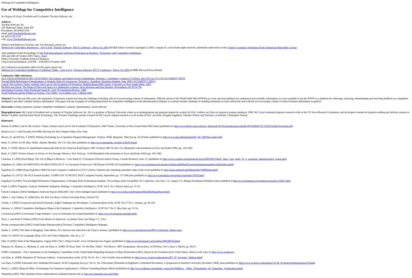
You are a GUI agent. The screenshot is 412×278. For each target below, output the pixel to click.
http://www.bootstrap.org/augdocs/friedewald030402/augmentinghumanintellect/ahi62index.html (184, 164)
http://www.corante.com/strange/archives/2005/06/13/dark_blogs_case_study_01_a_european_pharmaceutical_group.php (224, 159)
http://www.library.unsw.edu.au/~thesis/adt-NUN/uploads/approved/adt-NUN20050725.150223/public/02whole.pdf (233, 126)
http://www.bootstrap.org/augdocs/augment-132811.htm (261, 180)
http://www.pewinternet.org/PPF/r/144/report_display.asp (152, 230)
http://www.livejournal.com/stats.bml (117, 213)
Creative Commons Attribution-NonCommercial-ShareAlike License (262, 47)
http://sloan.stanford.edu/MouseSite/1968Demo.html (190, 170)
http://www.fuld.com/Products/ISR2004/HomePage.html (140, 191)
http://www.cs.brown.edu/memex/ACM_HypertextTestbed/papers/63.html (276, 263)
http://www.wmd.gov (222, 252)
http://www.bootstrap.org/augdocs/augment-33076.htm (175, 175)
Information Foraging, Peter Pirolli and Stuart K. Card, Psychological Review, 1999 (43, 90)
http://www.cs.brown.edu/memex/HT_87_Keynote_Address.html (168, 257)
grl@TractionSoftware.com (22, 33)
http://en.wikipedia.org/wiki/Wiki (101, 274)
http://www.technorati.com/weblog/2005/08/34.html (152, 241)
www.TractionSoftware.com (21, 39)
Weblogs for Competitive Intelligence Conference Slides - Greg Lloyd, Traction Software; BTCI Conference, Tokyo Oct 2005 (65, 70)
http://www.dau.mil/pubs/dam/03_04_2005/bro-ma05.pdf (192, 137)
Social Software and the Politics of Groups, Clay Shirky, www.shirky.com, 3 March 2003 (46, 93)
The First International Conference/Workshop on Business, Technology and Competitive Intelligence (90, 53)
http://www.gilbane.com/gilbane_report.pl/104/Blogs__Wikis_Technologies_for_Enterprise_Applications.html (186, 268)
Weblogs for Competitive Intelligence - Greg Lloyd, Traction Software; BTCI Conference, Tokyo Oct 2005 (54, 47)
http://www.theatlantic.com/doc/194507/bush (113, 142)
